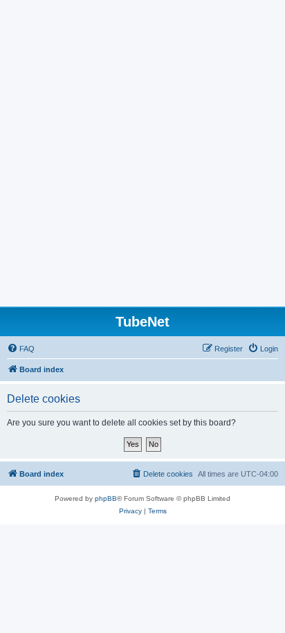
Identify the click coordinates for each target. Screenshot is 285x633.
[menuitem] (21, 348)
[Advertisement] (142, 157)
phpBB (106, 498)
